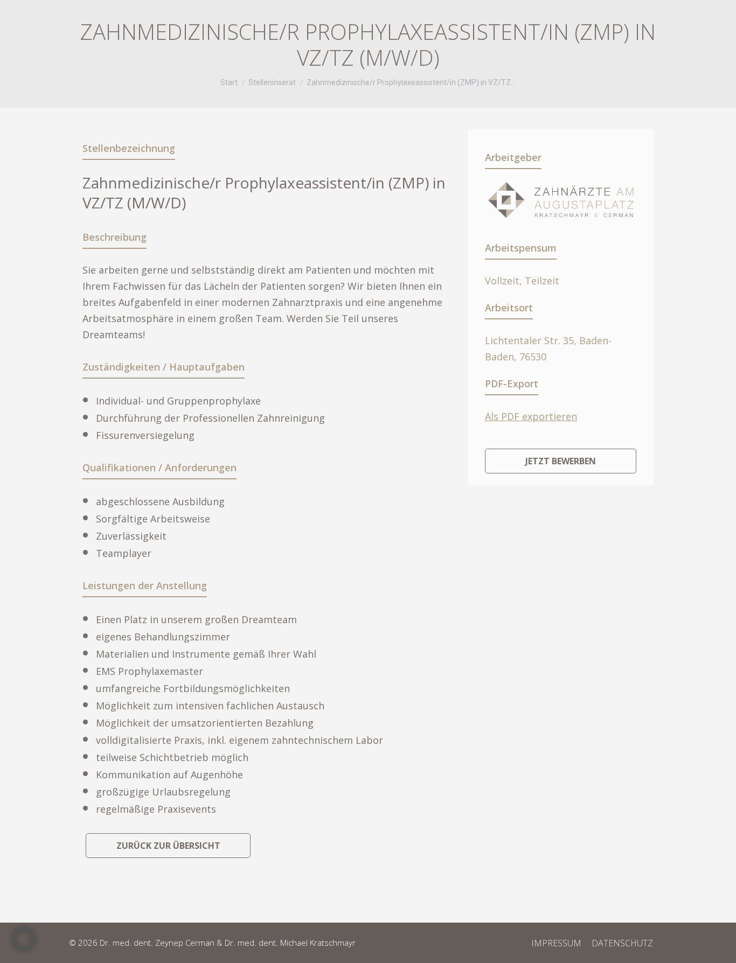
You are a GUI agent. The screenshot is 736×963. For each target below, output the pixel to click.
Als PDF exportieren (531, 416)
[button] (23, 939)
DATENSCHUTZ (622, 943)
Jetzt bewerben (560, 461)
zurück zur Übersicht (168, 846)
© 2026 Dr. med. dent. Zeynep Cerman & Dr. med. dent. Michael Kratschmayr (212, 942)
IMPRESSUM (556, 943)
